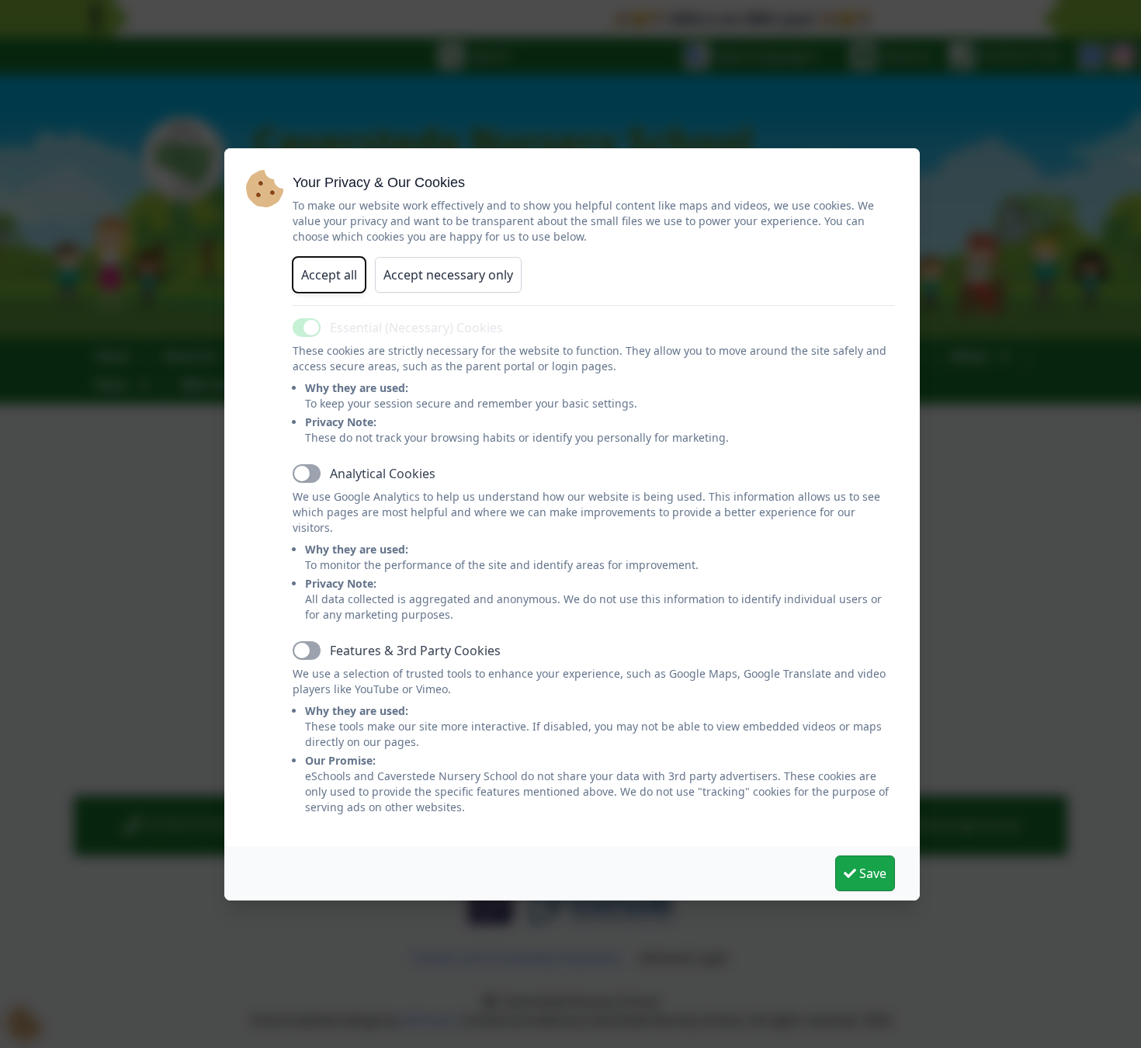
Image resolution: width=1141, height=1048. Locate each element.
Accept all (329, 274)
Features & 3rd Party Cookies (415, 650)
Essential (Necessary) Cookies (416, 327)
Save (871, 873)
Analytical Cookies (382, 473)
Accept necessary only (448, 274)
